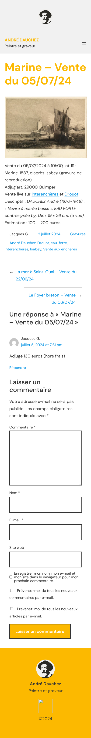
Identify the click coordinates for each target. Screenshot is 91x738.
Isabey (36, 249)
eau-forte (59, 242)
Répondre (17, 367)
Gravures (78, 234)
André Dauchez (23, 242)
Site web (16, 547)
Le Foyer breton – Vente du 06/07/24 (52, 298)
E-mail (16, 520)
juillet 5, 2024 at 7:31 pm (41, 344)
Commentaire (22, 427)
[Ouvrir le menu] (84, 43)
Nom (14, 492)
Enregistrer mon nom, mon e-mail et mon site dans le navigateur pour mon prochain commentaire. (46, 577)
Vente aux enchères (60, 249)
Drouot (71, 194)
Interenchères (46, 194)
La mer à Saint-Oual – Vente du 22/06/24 (46, 275)
